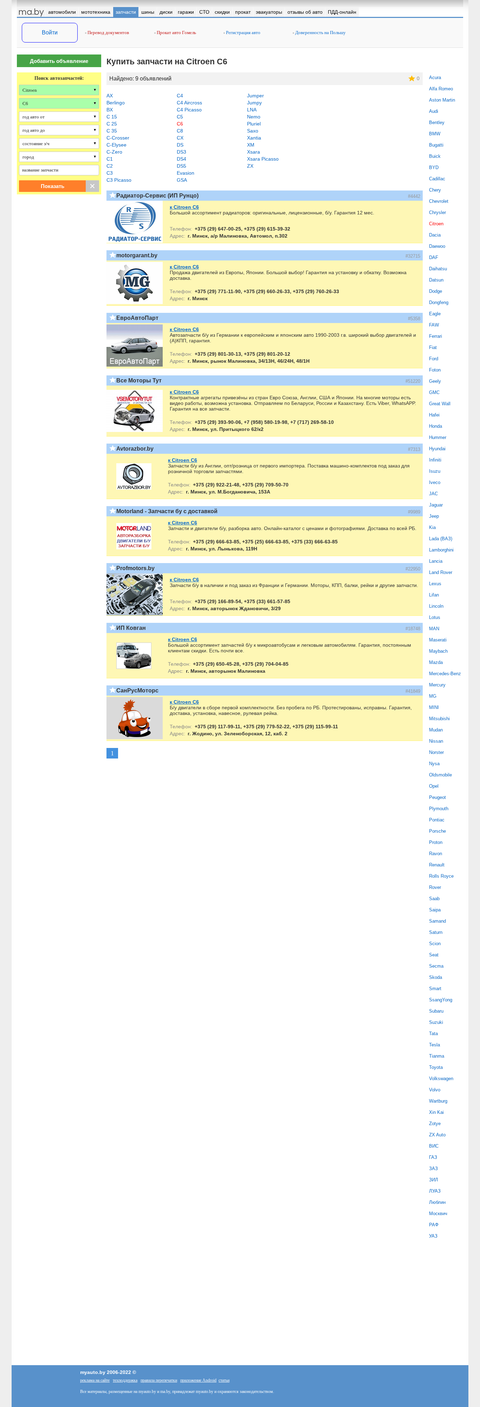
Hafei (434, 415)
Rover (435, 887)
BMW (434, 133)
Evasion (185, 173)
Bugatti (436, 145)
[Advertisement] (59, 271)
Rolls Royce (441, 876)
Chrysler (437, 212)
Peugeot (437, 797)
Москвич (438, 1213)
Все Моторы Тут (139, 380)
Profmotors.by (135, 568)
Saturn (435, 932)
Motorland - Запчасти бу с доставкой (167, 511)
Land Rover (440, 572)
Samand (437, 921)
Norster (436, 752)
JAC (433, 493)
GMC (434, 392)
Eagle (435, 313)
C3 (109, 173)
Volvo (434, 1089)
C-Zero (114, 152)
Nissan (436, 741)
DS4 (181, 159)
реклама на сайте (95, 1380)
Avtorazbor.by (135, 449)
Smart (435, 988)
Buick (435, 156)
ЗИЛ (433, 1179)
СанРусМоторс (137, 690)
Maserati (438, 640)
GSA (182, 180)
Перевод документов (107, 32)
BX (109, 109)
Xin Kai (436, 1112)
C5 (180, 117)
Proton (435, 842)
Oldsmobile (440, 774)
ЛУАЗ (435, 1191)
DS (180, 145)
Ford (433, 358)
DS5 (181, 166)
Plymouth (438, 808)
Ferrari (435, 336)
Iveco (434, 482)
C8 (180, 131)
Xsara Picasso (263, 159)
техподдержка (125, 1380)
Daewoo (437, 246)
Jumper (255, 95)
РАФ (434, 1224)
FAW (434, 325)
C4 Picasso (189, 109)
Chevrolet (438, 201)
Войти (50, 33)
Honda (435, 426)
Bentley (437, 122)
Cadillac (437, 178)
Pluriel (254, 124)
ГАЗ (433, 1157)
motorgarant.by (136, 255)
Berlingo (115, 102)
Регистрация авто (242, 32)
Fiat (433, 347)
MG (432, 696)
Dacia (435, 235)
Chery (435, 190)
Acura (435, 77)
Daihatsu (438, 268)
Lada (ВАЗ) (440, 538)
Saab (434, 898)
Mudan (436, 729)
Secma (436, 966)
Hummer (437, 437)
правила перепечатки (159, 1380)
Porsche (437, 831)
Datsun (436, 280)
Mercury (437, 685)
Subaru (436, 1011)
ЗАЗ (433, 1168)
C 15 (111, 117)
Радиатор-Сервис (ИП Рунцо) (157, 196)
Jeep (434, 516)
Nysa (434, 763)
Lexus (435, 583)
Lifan (434, 595)
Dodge (435, 291)
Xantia (254, 138)
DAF (433, 257)
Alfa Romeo (441, 88)
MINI (434, 707)
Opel (434, 786)
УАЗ (433, 1236)
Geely (435, 381)
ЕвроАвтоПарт (137, 318)
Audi (433, 111)
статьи (224, 1380)
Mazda (436, 662)
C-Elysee (116, 145)
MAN (434, 628)
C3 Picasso (118, 180)
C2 (109, 166)
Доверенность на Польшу (320, 32)
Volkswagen (441, 1078)
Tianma (436, 1056)
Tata (433, 1033)
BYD (434, 167)
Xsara (253, 152)
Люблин (437, 1202)
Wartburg (438, 1101)
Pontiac (437, 819)
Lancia (435, 561)
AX (109, 95)
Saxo (252, 131)
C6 (180, 124)
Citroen (436, 223)
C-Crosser (117, 138)
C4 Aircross (189, 102)
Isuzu (434, 471)
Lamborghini (441, 550)
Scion (435, 943)
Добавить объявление (59, 61)
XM (250, 145)
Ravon (435, 853)
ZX (250, 166)
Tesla (434, 1044)
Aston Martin (442, 100)
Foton (435, 370)
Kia (432, 527)
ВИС (434, 1146)
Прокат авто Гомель (176, 32)
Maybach (438, 651)
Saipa (435, 909)
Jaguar (436, 505)
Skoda (435, 977)
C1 (109, 159)
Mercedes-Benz (445, 673)
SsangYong (440, 999)
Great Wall (439, 403)
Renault (437, 864)
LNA (252, 109)
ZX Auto (437, 1134)
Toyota (436, 1067)
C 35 (111, 131)
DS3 (181, 152)
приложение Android (198, 1380)
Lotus (434, 617)
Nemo (253, 117)
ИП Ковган (131, 628)
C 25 (111, 124)
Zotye (435, 1123)
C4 (180, 95)
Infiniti (435, 460)
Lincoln (436, 606)
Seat (434, 954)
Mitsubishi (439, 718)
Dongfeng (438, 302)
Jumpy (254, 102)
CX (180, 138)
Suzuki (436, 1022)
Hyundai (437, 448)
